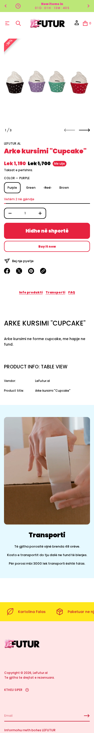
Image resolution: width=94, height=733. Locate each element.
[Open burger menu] (7, 23)
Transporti (55, 292)
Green (31, 187)
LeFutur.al (12, 143)
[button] (18, 23)
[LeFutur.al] (47, 23)
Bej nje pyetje (23, 261)
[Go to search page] (18, 23)
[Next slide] (84, 130)
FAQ (71, 292)
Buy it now (47, 246)
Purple (12, 187)
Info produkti (31, 292)
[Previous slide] (5, 6)
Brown (64, 187)
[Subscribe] (87, 716)
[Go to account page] (77, 24)
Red (47, 187)
